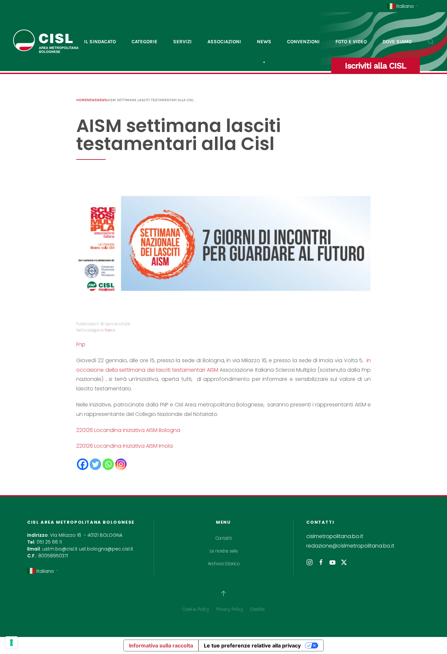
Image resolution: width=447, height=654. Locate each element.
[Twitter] (95, 464)
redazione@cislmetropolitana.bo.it (350, 546)
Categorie (144, 42)
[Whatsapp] (108, 464)
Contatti (223, 538)
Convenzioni (303, 42)
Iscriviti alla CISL (375, 65)
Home (81, 100)
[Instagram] (121, 464)
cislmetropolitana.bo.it (334, 536)
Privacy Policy (229, 609)
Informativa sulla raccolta (161, 645)
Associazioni (224, 42)
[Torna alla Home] (46, 41)
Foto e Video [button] (351, 42)
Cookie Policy (195, 609)
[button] (430, 41)
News (264, 42)
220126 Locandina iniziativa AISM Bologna (128, 430)
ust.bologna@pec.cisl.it (106, 549)
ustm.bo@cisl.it (60, 549)
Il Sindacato (100, 42)
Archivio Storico (223, 563)
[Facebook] (82, 464)
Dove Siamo (397, 42)
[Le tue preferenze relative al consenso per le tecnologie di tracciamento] (11, 642)
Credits (257, 609)
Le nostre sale (223, 551)
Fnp (80, 344)
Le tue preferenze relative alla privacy (252, 645)
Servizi (182, 42)
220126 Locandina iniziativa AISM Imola (124, 446)
